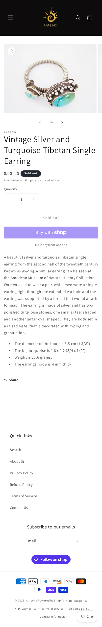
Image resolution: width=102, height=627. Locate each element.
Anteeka (31, 600)
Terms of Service (23, 496)
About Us (17, 461)
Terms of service (53, 608)
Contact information (53, 616)
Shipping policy (79, 608)
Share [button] (13, 379)
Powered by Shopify (51, 600)
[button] (10, 18)
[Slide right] (62, 122)
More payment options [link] (51, 245)
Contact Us (19, 507)
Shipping (30, 180)
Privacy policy (27, 608)
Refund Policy (21, 484)
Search (15, 449)
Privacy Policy (21, 472)
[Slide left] (39, 122)
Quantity (10, 189)
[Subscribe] (76, 541)
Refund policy (78, 600)
